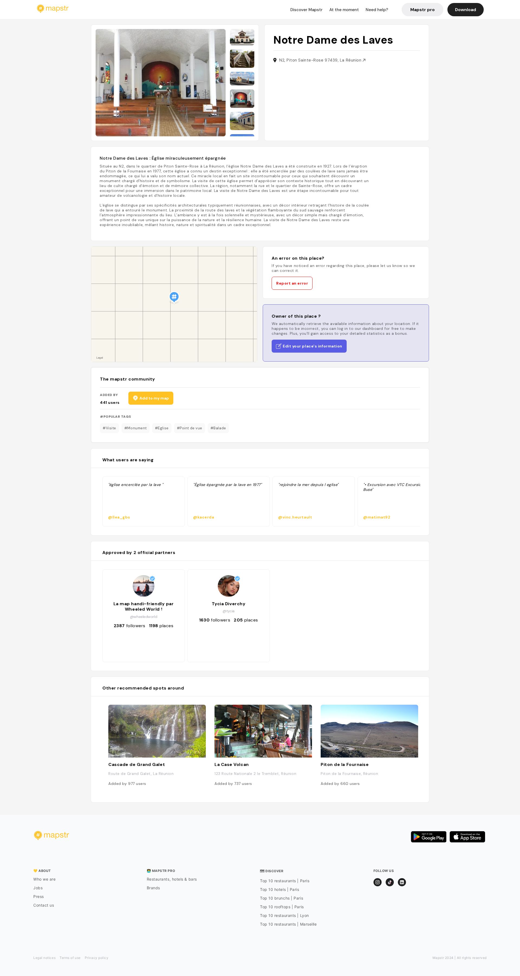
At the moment (344, 9)
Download (465, 9)
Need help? (377, 9)
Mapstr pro (422, 9)
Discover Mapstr (306, 9)
